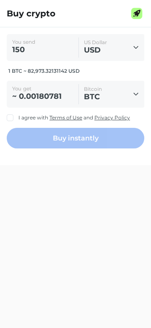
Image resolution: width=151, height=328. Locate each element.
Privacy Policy (112, 117)
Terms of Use (65, 117)
